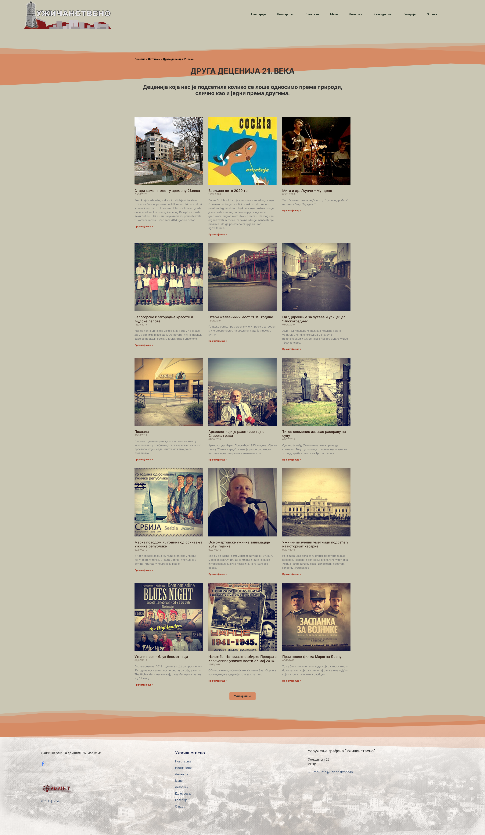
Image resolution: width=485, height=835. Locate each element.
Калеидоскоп (383, 14)
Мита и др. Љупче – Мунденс (307, 191)
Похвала (142, 432)
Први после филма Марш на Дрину (312, 657)
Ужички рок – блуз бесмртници (161, 657)
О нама (432, 14)
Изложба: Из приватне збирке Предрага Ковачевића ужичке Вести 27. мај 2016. (242, 659)
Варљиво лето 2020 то (228, 191)
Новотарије (258, 14)
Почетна (140, 59)
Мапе (334, 14)
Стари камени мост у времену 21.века (167, 191)
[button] (242, 696)
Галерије (409, 14)
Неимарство (285, 14)
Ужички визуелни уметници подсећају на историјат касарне (315, 544)
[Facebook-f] (43, 764)
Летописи (355, 14)
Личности (312, 14)
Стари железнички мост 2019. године (240, 317)
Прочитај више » (144, 226)
